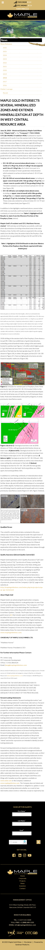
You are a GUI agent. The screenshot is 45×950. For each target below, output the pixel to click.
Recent (5, 93)
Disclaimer (28, 942)
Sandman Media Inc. (22, 945)
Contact (22, 888)
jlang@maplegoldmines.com (16, 665)
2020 (5, 70)
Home (22, 876)
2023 (5, 59)
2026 (5, 48)
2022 (5, 63)
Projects (22, 881)
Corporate (22, 878)
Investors (22, 886)
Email (21, 830)
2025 (5, 51)
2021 (5, 66)
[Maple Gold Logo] (22, 15)
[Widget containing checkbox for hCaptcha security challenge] (18, 842)
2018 (5, 78)
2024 (5, 55)
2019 (5, 74)
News (22, 883)
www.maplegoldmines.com (10, 632)
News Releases (6, 44)
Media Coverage (6, 89)
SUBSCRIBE (21, 9)
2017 (5, 82)
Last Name (21, 821)
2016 (5, 85)
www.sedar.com (6, 781)
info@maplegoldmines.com (25, 925)
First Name (21, 811)
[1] (11, 615)
